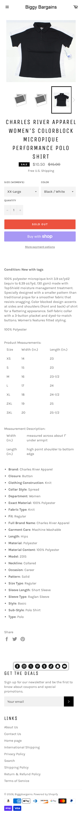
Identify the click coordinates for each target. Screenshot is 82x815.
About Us (11, 727)
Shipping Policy (16, 767)
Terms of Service (16, 781)
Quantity (10, 200)
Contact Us (12, 734)
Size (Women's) (14, 182)
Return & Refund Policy (22, 774)
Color (45, 182)
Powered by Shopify (46, 794)
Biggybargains (24, 794)
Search (9, 761)
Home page (13, 741)
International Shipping (22, 747)
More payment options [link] (40, 247)
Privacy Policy (14, 754)
